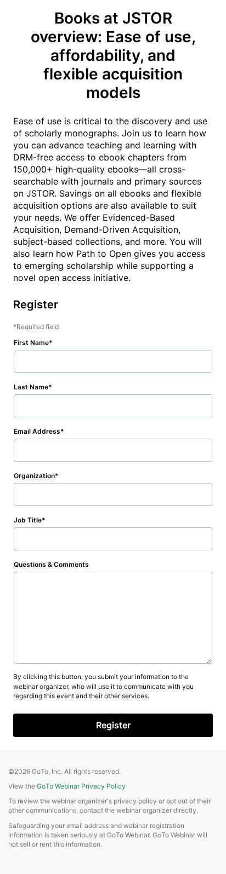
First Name (31, 342)
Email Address (37, 431)
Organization (34, 476)
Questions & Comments (51, 564)
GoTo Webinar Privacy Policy (81, 786)
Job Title (28, 520)
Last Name (31, 387)
